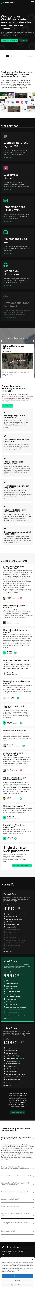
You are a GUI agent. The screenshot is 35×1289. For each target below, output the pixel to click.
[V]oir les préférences (17, 1285)
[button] (32, 1259)
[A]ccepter (17, 1276)
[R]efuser (17, 1280)
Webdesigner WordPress (16, 398)
